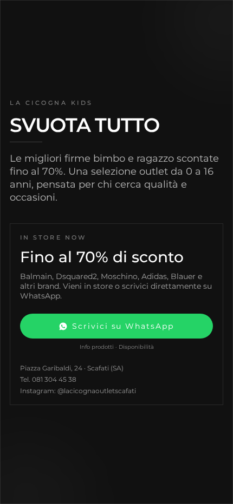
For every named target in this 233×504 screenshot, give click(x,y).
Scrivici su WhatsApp (123, 326)
